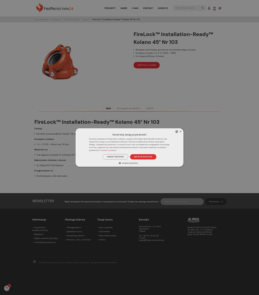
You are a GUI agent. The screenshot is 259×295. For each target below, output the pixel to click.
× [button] (180, 131)
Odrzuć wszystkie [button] (115, 157)
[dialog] (129, 147)
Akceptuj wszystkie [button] (143, 157)
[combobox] (176, 131)
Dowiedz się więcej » (108, 150)
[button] (129, 163)
